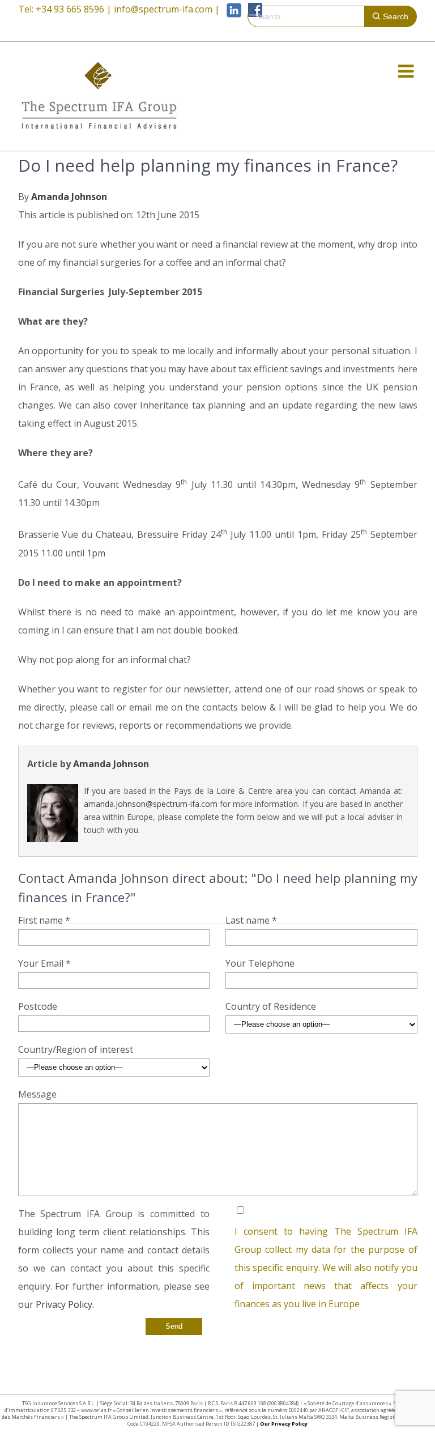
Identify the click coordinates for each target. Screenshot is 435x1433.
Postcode (37, 1006)
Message (37, 1094)
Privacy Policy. (65, 1304)
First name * (44, 920)
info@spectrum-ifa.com (163, 9)
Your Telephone (260, 963)
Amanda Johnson (69, 196)
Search (395, 16)
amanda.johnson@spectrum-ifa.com (151, 803)
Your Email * (44, 963)
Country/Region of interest (75, 1049)
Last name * (251, 920)
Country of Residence (270, 1006)
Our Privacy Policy (284, 1423)
